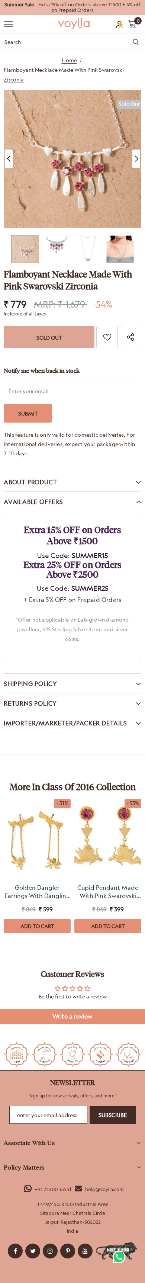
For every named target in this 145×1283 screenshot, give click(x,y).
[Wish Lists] (107, 337)
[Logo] (74, 23)
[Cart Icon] (132, 23)
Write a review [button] (72, 1016)
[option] (72, 7)
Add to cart (37, 926)
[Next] (136, 159)
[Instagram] (50, 1251)
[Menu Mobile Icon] (8, 24)
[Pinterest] (67, 1251)
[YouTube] (85, 1251)
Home (69, 60)
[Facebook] (15, 1251)
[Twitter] (32, 1251)
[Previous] (9, 159)
